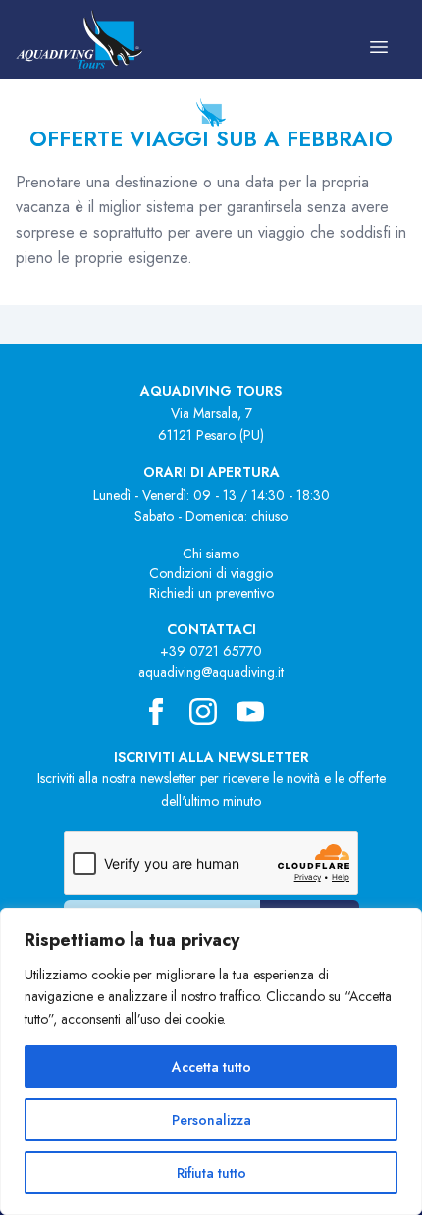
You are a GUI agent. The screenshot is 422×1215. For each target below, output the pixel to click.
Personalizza (211, 1120)
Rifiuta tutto (211, 1173)
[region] (211, 1061)
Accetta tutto (211, 1067)
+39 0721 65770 (211, 650)
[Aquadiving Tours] (79, 39)
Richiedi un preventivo (211, 593)
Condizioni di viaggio (211, 573)
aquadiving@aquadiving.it (211, 672)
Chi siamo (211, 553)
